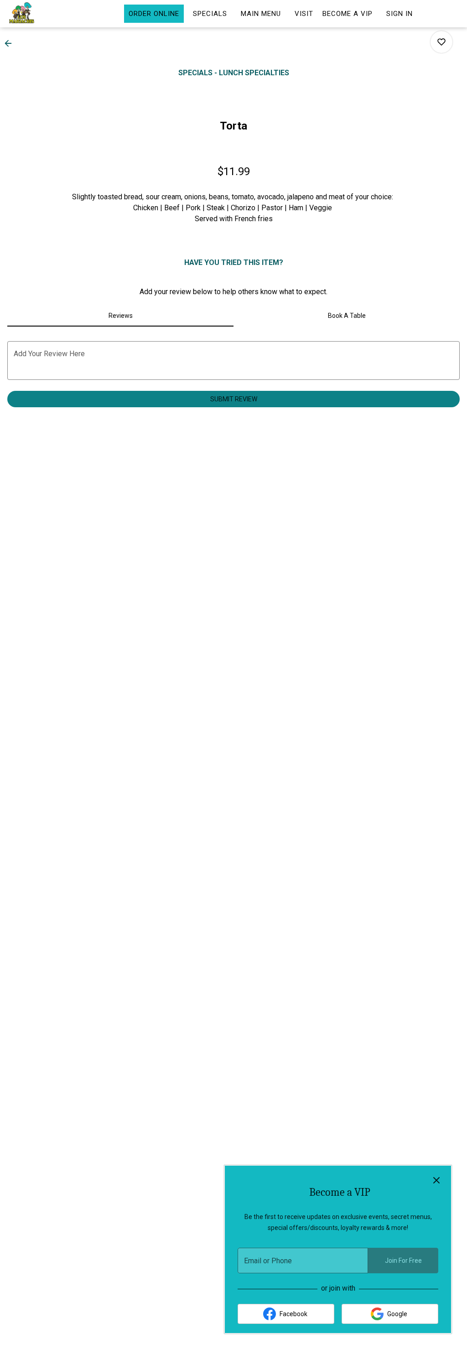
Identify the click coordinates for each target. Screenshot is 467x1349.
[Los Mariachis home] (48, 13)
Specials (210, 14)
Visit (304, 14)
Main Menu (261, 14)
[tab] (120, 316)
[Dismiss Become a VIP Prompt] (436, 1180)
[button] (11, 43)
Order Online (154, 14)
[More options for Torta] (441, 42)
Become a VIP (347, 14)
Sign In (399, 14)
